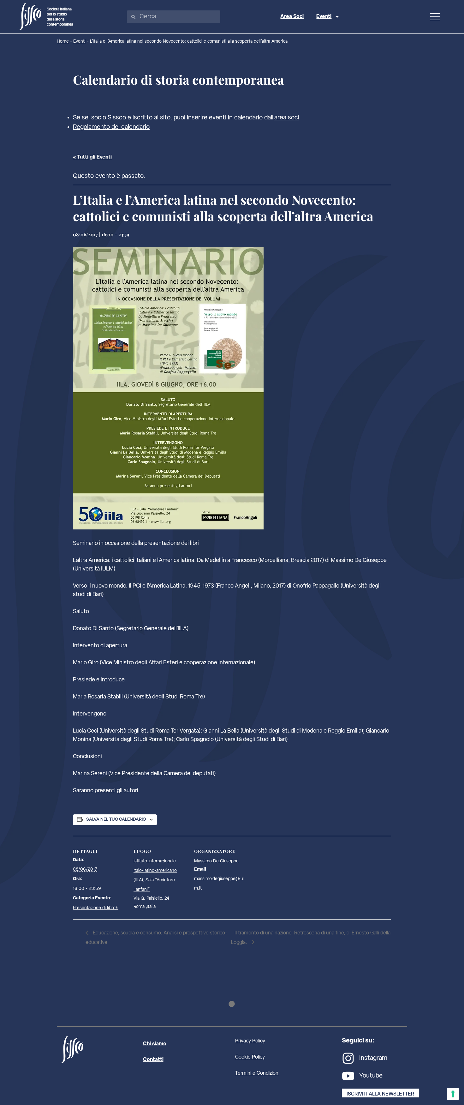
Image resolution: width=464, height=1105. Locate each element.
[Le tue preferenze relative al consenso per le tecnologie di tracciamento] (453, 1094)
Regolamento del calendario (111, 127)
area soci (286, 118)
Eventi (323, 16)
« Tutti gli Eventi (92, 157)
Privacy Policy (250, 1041)
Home (63, 41)
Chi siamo (154, 1044)
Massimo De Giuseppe (216, 861)
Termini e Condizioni (257, 1073)
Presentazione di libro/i (95, 908)
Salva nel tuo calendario (116, 819)
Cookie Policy (250, 1057)
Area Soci (292, 16)
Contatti (153, 1059)
